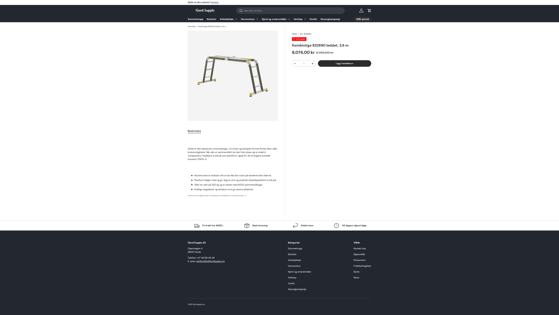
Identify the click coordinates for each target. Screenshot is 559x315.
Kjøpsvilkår (359, 254)
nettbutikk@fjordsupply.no (210, 261)
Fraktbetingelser (362, 265)
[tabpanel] (233, 172)
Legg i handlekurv (344, 63)
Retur (356, 277)
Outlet (313, 19)
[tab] (194, 131)
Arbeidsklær (227, 19)
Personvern (360, 260)
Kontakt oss (360, 248)
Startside (192, 26)
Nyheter (215, 2)
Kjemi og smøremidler (274, 19)
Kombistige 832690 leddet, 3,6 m (212, 26)
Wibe (294, 34)
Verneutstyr (248, 19)
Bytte (356, 271)
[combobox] (290, 10)
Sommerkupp (195, 19)
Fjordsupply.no (199, 304)
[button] (369, 10)
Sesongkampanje (330, 19)
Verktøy (298, 19)
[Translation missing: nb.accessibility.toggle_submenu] (236, 19)
